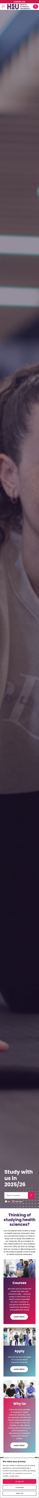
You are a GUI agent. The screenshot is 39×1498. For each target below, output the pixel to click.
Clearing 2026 (19, 2)
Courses (18, 1202)
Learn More (19, 1316)
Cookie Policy (14, 1476)
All (8, 1202)
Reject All (19, 1493)
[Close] (36, 1459)
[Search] (35, 6)
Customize (19, 1487)
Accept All (19, 1481)
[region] (19, 1478)
